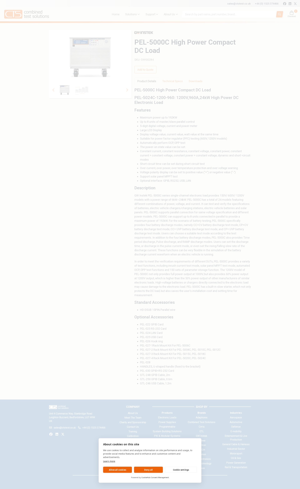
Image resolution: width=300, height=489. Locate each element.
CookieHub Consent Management (155, 477)
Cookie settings (181, 469)
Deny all (148, 469)
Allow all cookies (117, 469)
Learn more (109, 461)
